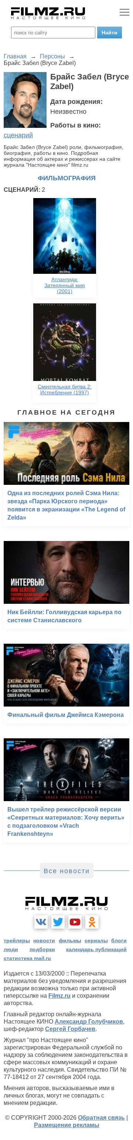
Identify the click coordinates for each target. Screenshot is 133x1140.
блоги (119, 940)
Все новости (67, 871)
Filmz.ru (59, 996)
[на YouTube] (75, 922)
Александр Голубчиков (89, 1021)
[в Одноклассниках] (92, 922)
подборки (42, 949)
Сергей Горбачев (70, 1029)
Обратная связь (101, 1118)
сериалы (96, 940)
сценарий (18, 135)
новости (44, 940)
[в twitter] (58, 922)
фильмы (70, 940)
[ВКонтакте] (41, 922)
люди (11, 949)
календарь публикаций (96, 949)
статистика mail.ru (27, 958)
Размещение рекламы (66, 1125)
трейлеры (17, 940)
